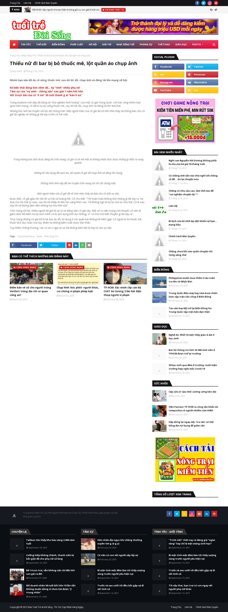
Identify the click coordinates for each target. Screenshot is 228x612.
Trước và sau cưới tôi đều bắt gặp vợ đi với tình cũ (120, 587)
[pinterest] (216, 3)
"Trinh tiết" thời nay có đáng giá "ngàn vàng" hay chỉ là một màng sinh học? (192, 541)
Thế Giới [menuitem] (41, 44)
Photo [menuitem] (196, 44)
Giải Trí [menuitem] (106, 44)
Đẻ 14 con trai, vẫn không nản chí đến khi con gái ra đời (50, 572)
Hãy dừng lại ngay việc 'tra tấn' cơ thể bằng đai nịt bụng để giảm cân (191, 423)
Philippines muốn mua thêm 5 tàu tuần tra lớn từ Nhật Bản (192, 279)
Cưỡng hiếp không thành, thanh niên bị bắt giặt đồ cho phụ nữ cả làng (50, 557)
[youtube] (168, 90)
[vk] (202, 82)
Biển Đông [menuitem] (58, 44)
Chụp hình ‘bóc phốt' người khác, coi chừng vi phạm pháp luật (78, 289)
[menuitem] (14, 44)
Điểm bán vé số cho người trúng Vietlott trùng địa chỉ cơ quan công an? (30, 291)
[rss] (168, 74)
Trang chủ (15, 55)
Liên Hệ (27, 2)
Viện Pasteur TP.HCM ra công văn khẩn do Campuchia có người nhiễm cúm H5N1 (193, 408)
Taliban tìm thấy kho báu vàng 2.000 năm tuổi (50, 541)
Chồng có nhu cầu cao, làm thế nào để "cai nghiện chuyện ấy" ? (191, 192)
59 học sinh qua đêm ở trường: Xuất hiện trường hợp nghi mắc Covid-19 (193, 366)
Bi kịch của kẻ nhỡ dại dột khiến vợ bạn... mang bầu (193, 222)
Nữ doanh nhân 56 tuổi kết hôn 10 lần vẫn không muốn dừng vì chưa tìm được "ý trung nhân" (51, 589)
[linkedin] (207, 514)
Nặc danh (17, 71)
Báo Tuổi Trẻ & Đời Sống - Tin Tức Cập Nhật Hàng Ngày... (56, 607)
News (39, 236)
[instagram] (210, 3)
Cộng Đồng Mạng (25, 236)
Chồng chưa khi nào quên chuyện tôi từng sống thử (191, 253)
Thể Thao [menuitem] (164, 44)
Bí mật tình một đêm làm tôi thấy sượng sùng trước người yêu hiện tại (121, 572)
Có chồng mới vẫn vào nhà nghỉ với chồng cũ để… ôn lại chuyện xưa (193, 177)
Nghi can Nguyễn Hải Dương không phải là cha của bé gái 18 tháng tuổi (193, 162)
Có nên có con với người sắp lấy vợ (117, 555)
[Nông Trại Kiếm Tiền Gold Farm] (153, 33)
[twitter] (203, 3)
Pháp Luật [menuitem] (76, 44)
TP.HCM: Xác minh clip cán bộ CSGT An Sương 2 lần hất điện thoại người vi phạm (122, 291)
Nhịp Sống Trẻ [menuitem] (125, 44)
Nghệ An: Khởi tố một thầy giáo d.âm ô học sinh (191, 336)
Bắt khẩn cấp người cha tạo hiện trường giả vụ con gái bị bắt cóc (66, 9)
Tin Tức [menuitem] (26, 44)
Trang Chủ (15, 2)
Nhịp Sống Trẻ (29, 55)
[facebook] (197, 3)
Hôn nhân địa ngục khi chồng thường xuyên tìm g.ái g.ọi (119, 541)
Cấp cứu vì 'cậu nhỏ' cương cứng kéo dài (192, 391)
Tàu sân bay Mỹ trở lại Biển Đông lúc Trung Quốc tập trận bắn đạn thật (190, 310)
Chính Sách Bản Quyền (46, 2)
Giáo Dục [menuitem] (181, 44)
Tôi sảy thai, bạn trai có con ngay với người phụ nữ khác (190, 587)
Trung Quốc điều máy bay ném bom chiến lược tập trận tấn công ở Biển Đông (193, 294)
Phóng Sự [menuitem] (146, 44)
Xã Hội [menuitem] (93, 44)
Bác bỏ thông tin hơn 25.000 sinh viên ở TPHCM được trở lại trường (192, 351)
